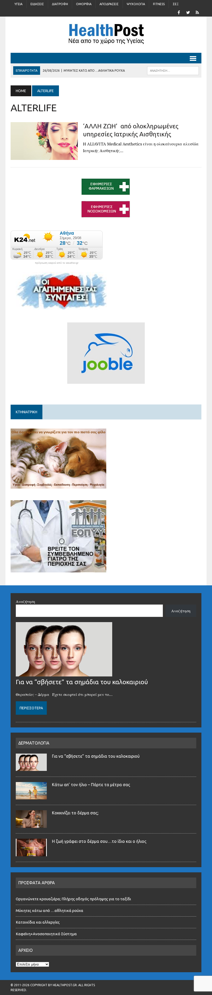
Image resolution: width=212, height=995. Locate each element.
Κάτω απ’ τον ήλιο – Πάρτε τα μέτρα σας (91, 784)
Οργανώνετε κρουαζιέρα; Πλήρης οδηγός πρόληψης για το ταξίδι (73, 899)
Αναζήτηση (25, 601)
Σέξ (176, 4)
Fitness (159, 4)
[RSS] (197, 12)
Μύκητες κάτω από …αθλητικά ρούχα (50, 910)
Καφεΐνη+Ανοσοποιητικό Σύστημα (46, 934)
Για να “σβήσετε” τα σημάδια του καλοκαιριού (82, 682)
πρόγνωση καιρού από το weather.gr (56, 263)
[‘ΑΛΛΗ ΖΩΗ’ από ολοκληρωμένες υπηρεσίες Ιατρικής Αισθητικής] (44, 156)
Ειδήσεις (37, 4)
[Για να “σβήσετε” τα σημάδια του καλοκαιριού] (64, 673)
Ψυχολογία (136, 4)
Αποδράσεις (109, 4)
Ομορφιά (84, 4)
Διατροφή (60, 4)
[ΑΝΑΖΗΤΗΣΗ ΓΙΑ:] (173, 70)
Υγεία (18, 4)
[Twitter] (188, 12)
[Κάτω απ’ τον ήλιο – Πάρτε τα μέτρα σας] (31, 796)
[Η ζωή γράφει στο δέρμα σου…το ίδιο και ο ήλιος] (31, 853)
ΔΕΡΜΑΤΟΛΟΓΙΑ (33, 743)
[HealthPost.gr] (106, 35)
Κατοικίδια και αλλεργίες (38, 922)
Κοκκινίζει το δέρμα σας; (76, 812)
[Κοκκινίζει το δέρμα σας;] (31, 824)
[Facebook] (179, 12)
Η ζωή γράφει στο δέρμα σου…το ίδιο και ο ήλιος (99, 841)
